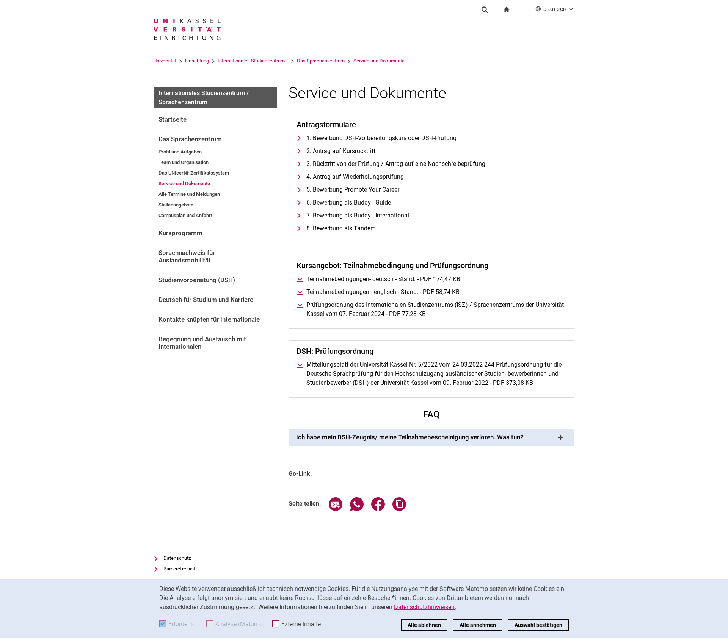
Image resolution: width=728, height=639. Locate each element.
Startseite (172, 119)
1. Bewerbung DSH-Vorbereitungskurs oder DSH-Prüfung (381, 138)
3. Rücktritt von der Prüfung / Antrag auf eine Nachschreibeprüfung (395, 163)
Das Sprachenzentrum (321, 61)
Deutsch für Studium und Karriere (205, 299)
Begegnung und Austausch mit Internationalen (202, 342)
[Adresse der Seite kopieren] (399, 508)
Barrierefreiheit (179, 569)
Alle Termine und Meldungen (189, 194)
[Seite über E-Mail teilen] (335, 508)
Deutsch (558, 9)
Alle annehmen (478, 625)
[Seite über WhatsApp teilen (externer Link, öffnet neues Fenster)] (357, 508)
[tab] (431, 437)
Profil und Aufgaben (180, 152)
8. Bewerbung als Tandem (341, 228)
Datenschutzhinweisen (424, 607)
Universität (165, 61)
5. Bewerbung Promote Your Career (352, 189)
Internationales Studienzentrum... (253, 61)
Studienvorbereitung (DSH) (196, 280)
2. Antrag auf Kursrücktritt (340, 151)
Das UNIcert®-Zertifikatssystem (193, 173)
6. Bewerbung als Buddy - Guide (348, 202)
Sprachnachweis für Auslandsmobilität (186, 256)
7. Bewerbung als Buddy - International (357, 215)
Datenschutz (177, 558)
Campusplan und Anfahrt (185, 215)
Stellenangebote (175, 205)
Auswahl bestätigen (538, 625)
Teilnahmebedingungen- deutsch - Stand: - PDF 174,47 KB (383, 279)
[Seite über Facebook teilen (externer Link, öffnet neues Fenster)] (378, 508)
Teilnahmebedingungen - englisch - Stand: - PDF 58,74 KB (383, 291)
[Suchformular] (484, 9)
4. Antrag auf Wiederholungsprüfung (355, 176)
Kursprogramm (180, 233)
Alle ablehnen (424, 625)
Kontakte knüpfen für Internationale (209, 319)
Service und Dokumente (379, 61)
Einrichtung (197, 61)
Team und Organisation (183, 162)
